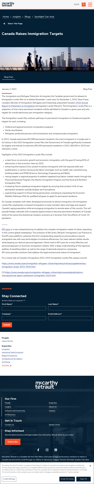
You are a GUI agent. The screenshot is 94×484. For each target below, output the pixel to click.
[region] (47, 473)
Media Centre (54, 425)
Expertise (53, 403)
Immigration (6, 349)
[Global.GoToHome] (8, 4)
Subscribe (13, 441)
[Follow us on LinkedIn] (55, 450)
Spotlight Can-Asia (44, 17)
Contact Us (9, 425)
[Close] (90, 465)
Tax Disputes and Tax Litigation (12, 359)
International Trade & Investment (12, 352)
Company (6, 314)
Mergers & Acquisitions (9, 355)
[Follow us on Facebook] (38, 450)
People (7, 403)
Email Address (55, 314)
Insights (17, 17)
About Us (53, 407)
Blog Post (8, 77)
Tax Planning (6, 362)
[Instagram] (47, 450)
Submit (6, 325)
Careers (52, 411)
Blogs (28, 17)
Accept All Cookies (67, 479)
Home (6, 17)
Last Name (53, 304)
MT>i (6, 229)
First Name (7, 304)
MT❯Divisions (10, 415)
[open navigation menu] (90, 4)
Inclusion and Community (15, 411)
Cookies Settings (9, 479)
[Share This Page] (4, 23)
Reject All (83, 479)
